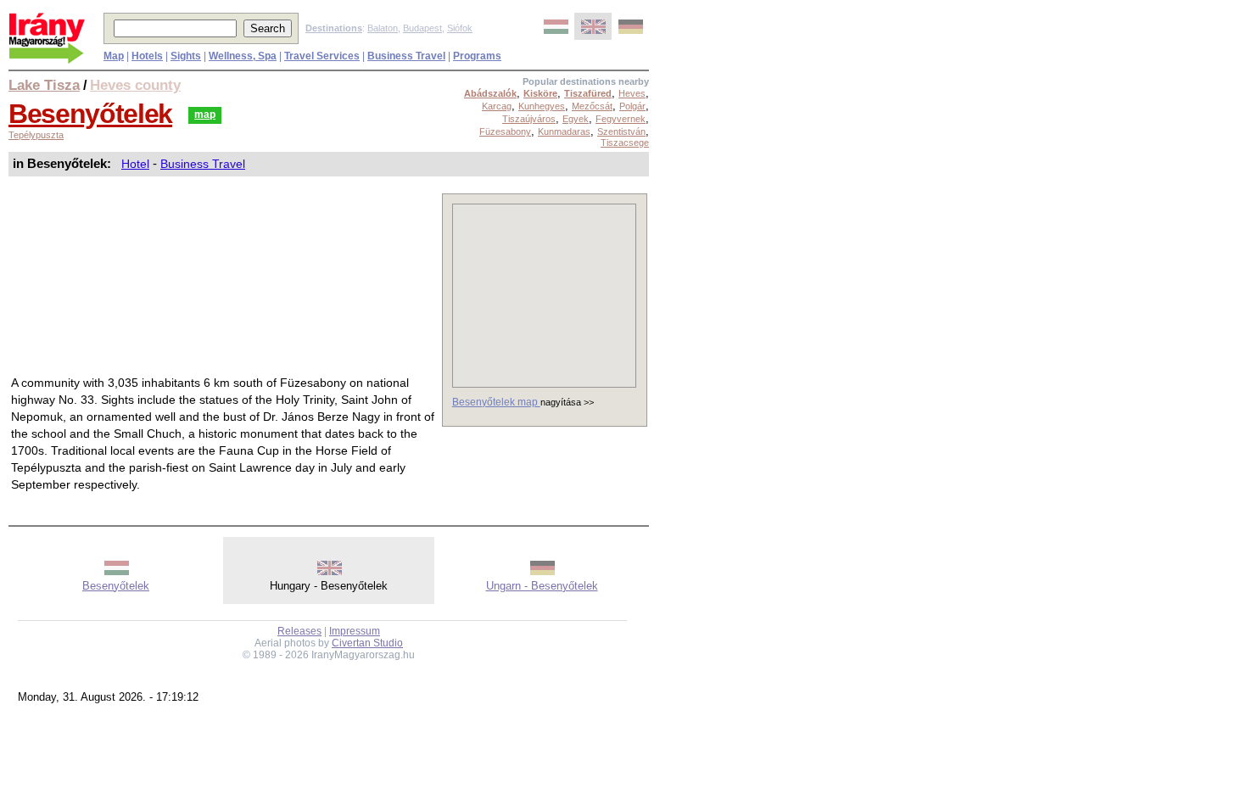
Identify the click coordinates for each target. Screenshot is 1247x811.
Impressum (354, 631)
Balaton (382, 28)
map (204, 114)
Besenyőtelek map (496, 402)
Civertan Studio (367, 643)
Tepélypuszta (36, 135)
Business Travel (202, 164)
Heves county (135, 84)
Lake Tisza (44, 84)
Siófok (460, 28)
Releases (299, 631)
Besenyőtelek (90, 113)
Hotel (135, 164)
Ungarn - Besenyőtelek (542, 585)
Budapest (422, 28)
